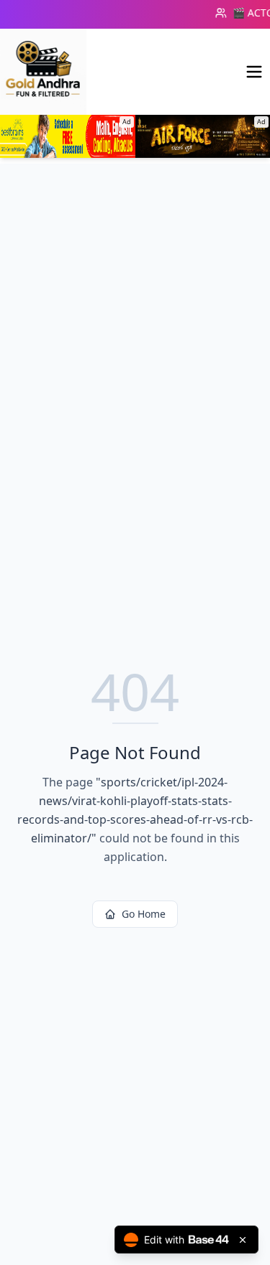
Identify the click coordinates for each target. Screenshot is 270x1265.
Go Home (144, 914)
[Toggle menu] (254, 72)
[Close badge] (242, 1239)
